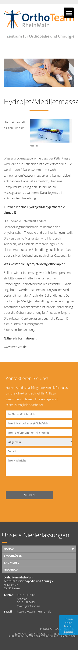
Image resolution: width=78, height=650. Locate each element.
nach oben (68, 636)
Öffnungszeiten (40, 633)
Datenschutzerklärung (42, 636)
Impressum (16, 636)
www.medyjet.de (15, 347)
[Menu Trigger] (69, 13)
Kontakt (20, 633)
